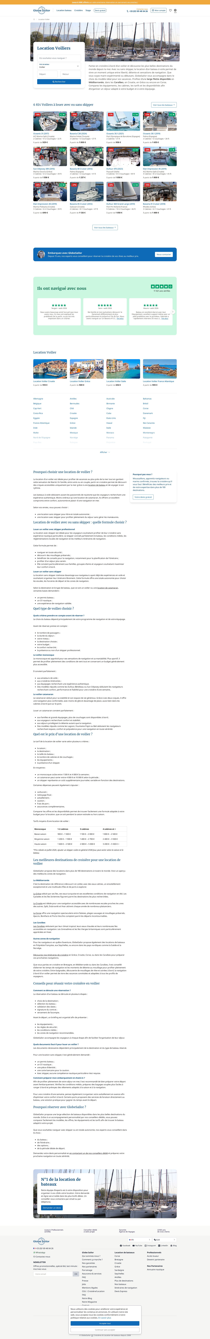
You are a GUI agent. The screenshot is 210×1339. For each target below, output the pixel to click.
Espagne (74, 418)
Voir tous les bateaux (163, 105)
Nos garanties (88, 1263)
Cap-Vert (37, 408)
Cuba (108, 413)
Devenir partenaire (155, 1259)
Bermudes (74, 403)
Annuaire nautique (155, 1269)
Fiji (144, 418)
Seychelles (119, 1273)
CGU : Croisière (89, 1291)
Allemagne (38, 398)
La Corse (37, 913)
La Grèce (37, 893)
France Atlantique (41, 423)
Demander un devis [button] (52, 1207)
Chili (72, 408)
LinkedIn (164, 1245)
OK (75, 1274)
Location (101, 1291)
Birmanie (110, 403)
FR (132, 1240)
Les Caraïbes (39, 926)
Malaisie (147, 427)
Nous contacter (164, 254)
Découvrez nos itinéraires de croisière (50, 955)
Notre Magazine (89, 1301)
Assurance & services (91, 1273)
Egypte (36, 418)
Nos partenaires (89, 1266)
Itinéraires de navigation (126, 1287)
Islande (73, 427)
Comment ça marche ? (92, 1259)
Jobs (84, 1284)
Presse (85, 1280)
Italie (108, 427)
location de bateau (96, 485)
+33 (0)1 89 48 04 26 (44, 1248)
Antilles (73, 398)
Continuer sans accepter (105, 1330)
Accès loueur (153, 1256)
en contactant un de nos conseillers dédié (89, 1153)
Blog (175, 1245)
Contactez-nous (43, 1256)
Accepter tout (105, 1323)
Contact (85, 1305)
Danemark (148, 413)
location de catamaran (107, 588)
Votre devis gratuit (143, 497)
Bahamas (147, 398)
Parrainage (87, 1270)
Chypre (109, 408)
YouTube (138, 1245)
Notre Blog (87, 1298)
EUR (158, 1240)
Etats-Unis (111, 418)
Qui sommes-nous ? (91, 1256)
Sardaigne (119, 1270)
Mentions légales (90, 1287)
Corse (145, 408)
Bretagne (119, 1259)
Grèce (72, 423)
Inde (35, 427)
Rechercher (60, 81)
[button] (64, 10)
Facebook (126, 1245)
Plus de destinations (124, 1280)
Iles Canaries (149, 423)
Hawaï (109, 423)
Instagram (151, 1245)
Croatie (73, 413)
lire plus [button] (120, 318)
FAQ (84, 1277)
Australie (110, 398)
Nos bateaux (120, 1284)
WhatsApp (40, 1252)
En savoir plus (104, 1317)
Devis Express (121, 1291)
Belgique (37, 403)
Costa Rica (38, 413)
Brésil (145, 403)
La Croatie (38, 903)
